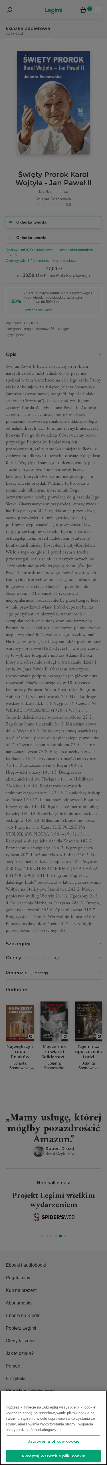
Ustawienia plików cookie (53, 1441)
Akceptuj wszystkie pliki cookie (53, 1456)
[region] (53, 1428)
